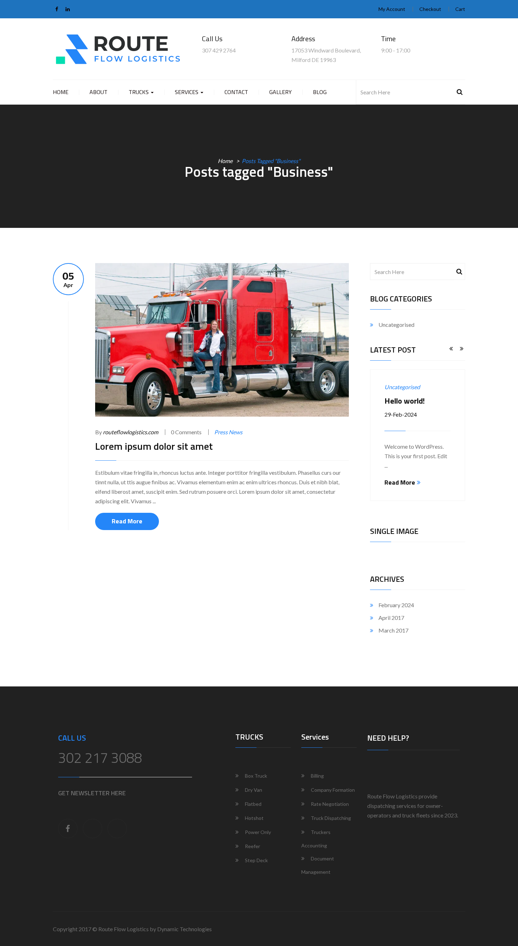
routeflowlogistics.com (130, 432)
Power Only (258, 832)
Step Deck (256, 860)
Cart (460, 9)
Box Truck (256, 776)
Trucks (139, 92)
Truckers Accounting (316, 838)
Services (187, 92)
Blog (320, 92)
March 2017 (393, 630)
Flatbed (253, 804)
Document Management (317, 865)
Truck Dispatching (331, 818)
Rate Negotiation (330, 804)
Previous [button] (451, 349)
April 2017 (391, 617)
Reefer (252, 846)
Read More (127, 521)
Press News (228, 432)
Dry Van (253, 790)
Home (60, 92)
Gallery (280, 92)
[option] (417, 435)
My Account (391, 9)
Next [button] (461, 349)
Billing (317, 776)
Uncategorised (396, 324)
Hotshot (254, 818)
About (98, 92)
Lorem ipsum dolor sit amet (154, 446)
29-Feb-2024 (400, 414)
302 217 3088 (100, 757)
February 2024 (396, 605)
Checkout (430, 9)
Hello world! (404, 401)
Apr (68, 279)
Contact (236, 92)
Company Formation (333, 790)
